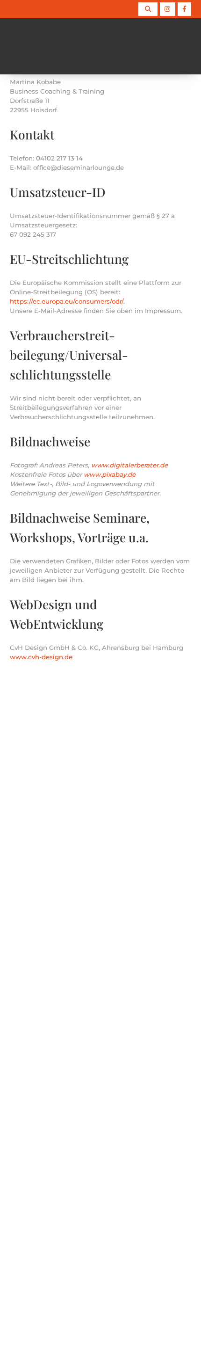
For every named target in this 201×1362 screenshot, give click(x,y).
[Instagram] (167, 9)
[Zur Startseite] (9, 46)
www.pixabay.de (109, 474)
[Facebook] (184, 9)
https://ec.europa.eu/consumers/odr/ (66, 301)
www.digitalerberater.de (129, 465)
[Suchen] (148, 9)
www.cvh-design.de (41, 657)
